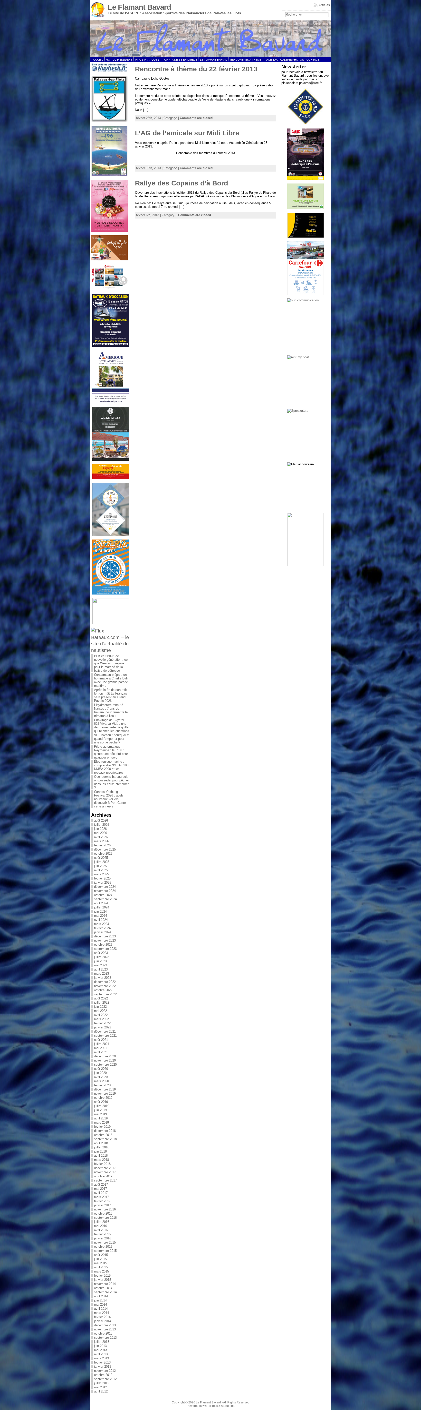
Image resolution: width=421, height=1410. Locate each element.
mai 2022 (100, 1011)
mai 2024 (100, 915)
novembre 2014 (105, 1284)
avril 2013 (101, 1354)
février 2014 (102, 1317)
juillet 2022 (101, 1002)
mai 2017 (100, 1188)
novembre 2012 (105, 1371)
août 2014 (101, 1296)
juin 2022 (100, 1006)
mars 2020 (101, 1081)
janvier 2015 (102, 1280)
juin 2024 (100, 911)
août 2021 (101, 1040)
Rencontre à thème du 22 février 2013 (196, 69)
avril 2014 (101, 1308)
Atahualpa (228, 1406)
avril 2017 (101, 1193)
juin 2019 (100, 1110)
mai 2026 (100, 833)
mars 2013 (101, 1358)
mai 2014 (100, 1304)
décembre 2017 (105, 1168)
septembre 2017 (105, 1180)
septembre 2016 (105, 1217)
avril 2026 (101, 837)
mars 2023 (101, 973)
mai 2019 (100, 1114)
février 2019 (102, 1126)
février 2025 (102, 878)
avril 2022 (101, 1015)
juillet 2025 (101, 862)
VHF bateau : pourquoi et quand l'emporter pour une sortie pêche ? (111, 738)
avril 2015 (101, 1267)
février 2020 (102, 1085)
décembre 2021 (105, 1031)
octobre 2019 (103, 1097)
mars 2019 (101, 1122)
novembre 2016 (105, 1209)
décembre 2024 (105, 886)
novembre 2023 (105, 940)
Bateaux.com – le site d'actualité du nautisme (110, 643)
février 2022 (102, 1023)
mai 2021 (100, 1048)
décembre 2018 (105, 1131)
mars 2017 (101, 1197)
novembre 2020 (105, 1060)
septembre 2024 (105, 899)
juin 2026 (100, 829)
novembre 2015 (105, 1242)
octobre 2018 (103, 1135)
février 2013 (102, 1362)
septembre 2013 (105, 1337)
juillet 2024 (101, 907)
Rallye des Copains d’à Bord (181, 183)
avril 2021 (101, 1052)
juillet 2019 (101, 1106)
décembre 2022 (105, 982)
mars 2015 (101, 1271)
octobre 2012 (103, 1375)
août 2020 (101, 1069)
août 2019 (101, 1102)
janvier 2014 (102, 1321)
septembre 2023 (105, 949)
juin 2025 (100, 866)
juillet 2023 (101, 957)
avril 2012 (101, 1391)
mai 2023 (100, 965)
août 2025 (101, 858)
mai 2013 (100, 1350)
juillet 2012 (101, 1383)
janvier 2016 (102, 1238)
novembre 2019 (105, 1093)
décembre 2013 (105, 1325)
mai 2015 (100, 1263)
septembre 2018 (105, 1139)
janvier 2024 (102, 932)
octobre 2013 (103, 1333)
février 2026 (102, 845)
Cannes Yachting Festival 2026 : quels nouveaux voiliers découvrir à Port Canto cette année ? (110, 799)
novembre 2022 (105, 986)
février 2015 (102, 1275)
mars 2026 (101, 841)
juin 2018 (100, 1151)
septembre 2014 (105, 1292)
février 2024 (102, 928)
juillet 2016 (101, 1222)
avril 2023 (101, 969)
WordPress (210, 1406)
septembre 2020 (105, 1064)
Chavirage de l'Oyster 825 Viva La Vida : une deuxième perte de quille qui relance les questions (111, 725)
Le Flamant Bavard (139, 7)
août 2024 (101, 903)
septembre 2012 (105, 1379)
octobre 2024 (103, 895)
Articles (324, 5)
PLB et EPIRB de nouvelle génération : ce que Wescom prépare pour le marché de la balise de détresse (111, 663)
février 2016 (102, 1234)
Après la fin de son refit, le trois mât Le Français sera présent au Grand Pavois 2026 (111, 695)
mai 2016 (100, 1226)
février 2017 (102, 1201)
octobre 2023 (103, 944)
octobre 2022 (103, 990)
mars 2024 (101, 924)
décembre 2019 (105, 1089)
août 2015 (101, 1255)
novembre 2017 (105, 1172)
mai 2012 (100, 1387)
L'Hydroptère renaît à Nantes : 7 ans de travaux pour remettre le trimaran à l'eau (111, 710)
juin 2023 (100, 961)
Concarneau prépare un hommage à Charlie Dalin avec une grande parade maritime (111, 680)
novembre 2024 (105, 891)
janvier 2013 (102, 1366)
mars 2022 (101, 1019)
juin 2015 (100, 1259)
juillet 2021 (101, 1044)
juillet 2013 (101, 1342)
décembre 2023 (105, 936)
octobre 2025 (103, 853)
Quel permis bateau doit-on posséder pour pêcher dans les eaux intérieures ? (111, 782)
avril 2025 (101, 870)
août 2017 (101, 1184)
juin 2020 (100, 1073)
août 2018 (101, 1143)
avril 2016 (101, 1230)
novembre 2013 (105, 1329)
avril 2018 (101, 1155)
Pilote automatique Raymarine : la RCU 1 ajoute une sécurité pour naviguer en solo (111, 752)
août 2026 (101, 820)
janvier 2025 (102, 882)
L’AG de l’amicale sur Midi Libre (187, 133)
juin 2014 (100, 1300)
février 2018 (102, 1164)
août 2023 (101, 953)
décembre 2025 (105, 849)
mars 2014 (101, 1313)
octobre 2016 (103, 1213)
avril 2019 (101, 1118)
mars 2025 (101, 874)
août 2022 (101, 998)
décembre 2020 (105, 1056)
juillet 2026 (101, 824)
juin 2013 (100, 1346)
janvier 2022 (102, 1027)
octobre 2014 (103, 1288)
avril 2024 (101, 920)
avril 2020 (101, 1077)
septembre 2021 (105, 1035)
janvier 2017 (102, 1205)
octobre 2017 (103, 1176)
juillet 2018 (101, 1147)
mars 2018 (101, 1160)
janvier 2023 (102, 978)
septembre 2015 (105, 1251)
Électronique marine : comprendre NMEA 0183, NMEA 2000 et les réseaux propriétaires (111, 767)
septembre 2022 (105, 994)
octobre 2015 (103, 1246)
